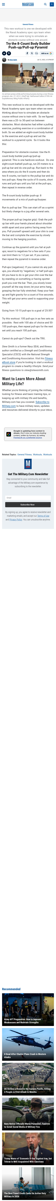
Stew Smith (13, 60)
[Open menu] (3, 4)
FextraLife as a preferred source (28, 438)
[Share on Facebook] (27, 53)
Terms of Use (43, 515)
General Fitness (28, 24)
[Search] (45, 4)
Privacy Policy (16, 519)
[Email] (37, 53)
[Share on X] (32, 53)
